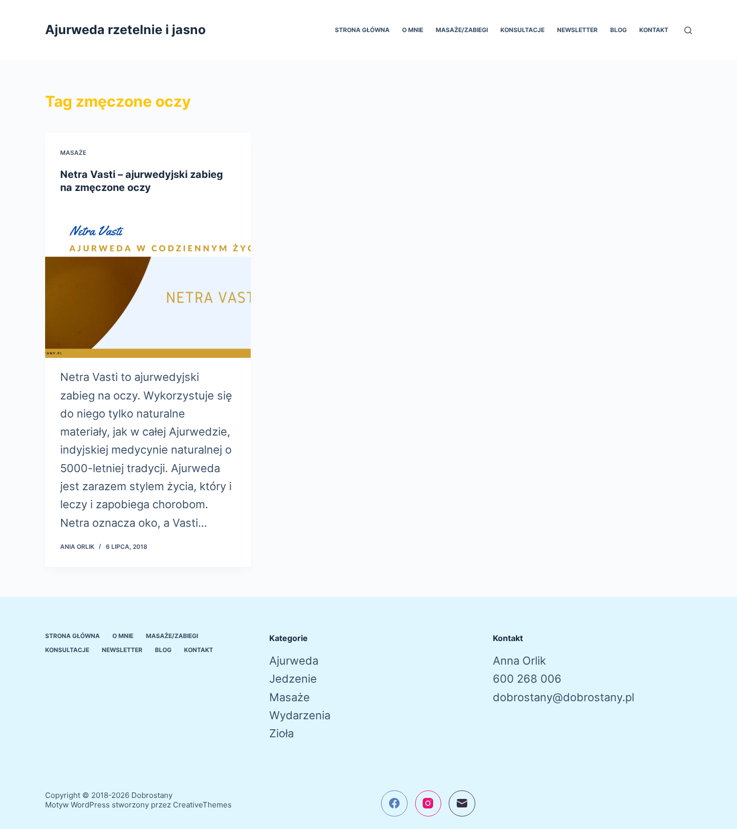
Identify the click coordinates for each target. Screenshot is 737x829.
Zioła (281, 733)
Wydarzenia (299, 715)
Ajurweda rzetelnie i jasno (125, 29)
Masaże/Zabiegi (462, 30)
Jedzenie (293, 678)
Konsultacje (522, 30)
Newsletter (577, 30)
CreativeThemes (202, 804)
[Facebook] (394, 803)
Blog (618, 30)
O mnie (412, 30)
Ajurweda (293, 660)
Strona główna (362, 30)
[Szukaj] (688, 30)
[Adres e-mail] (462, 803)
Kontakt (653, 30)
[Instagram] (428, 803)
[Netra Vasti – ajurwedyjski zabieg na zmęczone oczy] (148, 281)
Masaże (73, 152)
